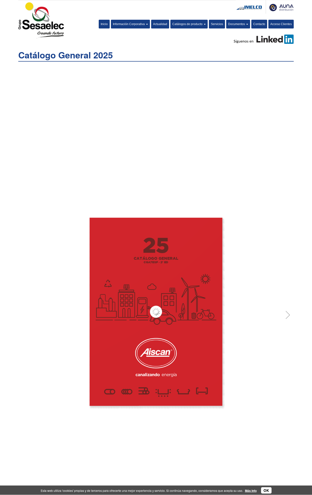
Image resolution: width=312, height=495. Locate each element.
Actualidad (160, 24)
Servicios (217, 24)
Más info (251, 490)
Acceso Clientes (281, 24)
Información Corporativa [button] (129, 24)
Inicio (104, 24)
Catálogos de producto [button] (187, 24)
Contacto (259, 24)
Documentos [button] (237, 24)
